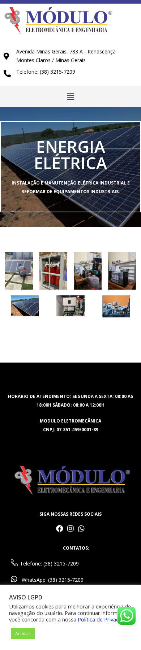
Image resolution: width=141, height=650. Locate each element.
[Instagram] (70, 528)
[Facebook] (59, 528)
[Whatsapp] (81, 528)
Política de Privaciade (103, 619)
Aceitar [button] (22, 633)
